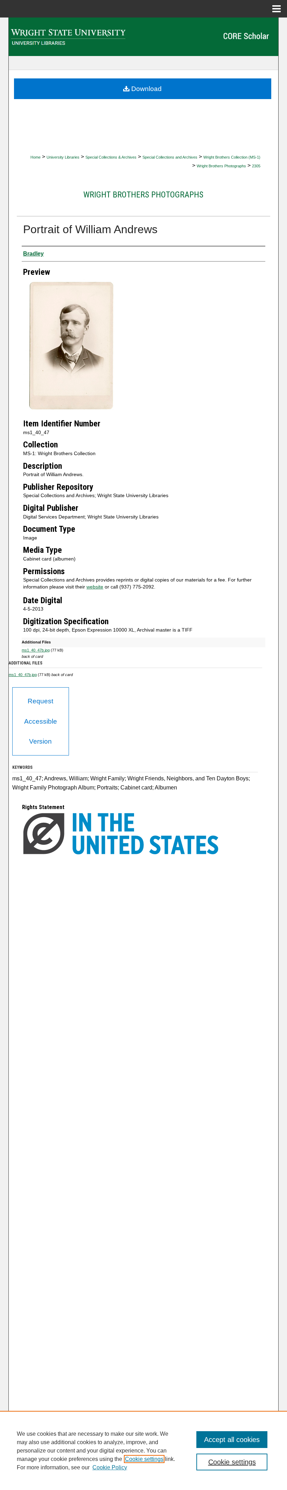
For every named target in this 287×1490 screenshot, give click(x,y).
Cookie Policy (109, 1467)
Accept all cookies (232, 1439)
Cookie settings (144, 1459)
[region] (143, 1450)
